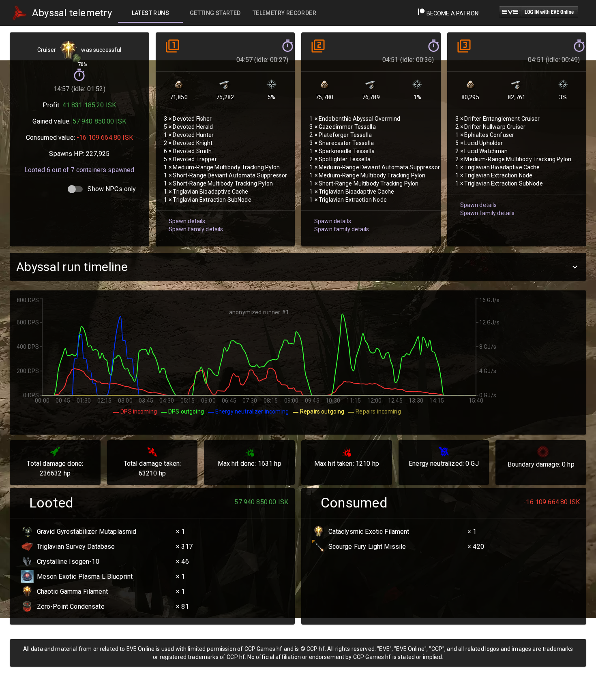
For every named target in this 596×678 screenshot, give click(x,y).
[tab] (150, 13)
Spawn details (187, 221)
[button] (298, 267)
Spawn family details (196, 229)
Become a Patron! (452, 13)
